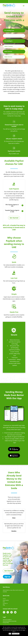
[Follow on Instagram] (11, 612)
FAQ (4, 601)
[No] (26, 630)
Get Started (14, 218)
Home (4, 598)
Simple (14, 294)
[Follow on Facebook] (4, 612)
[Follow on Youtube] (15, 612)
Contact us (5, 603)
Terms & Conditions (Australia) (9, 621)
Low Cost (14, 278)
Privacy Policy (6, 622)
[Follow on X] (8, 612)
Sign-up (7, 577)
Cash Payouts (14, 189)
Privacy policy (15, 633)
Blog (4, 605)
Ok (10, 633)
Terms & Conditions (7, 619)
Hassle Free (14, 312)
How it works (6, 600)
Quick (14, 262)
